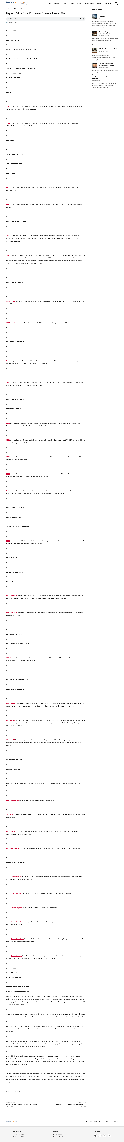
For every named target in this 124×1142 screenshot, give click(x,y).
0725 (8, 491)
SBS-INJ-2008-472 (12, 800)
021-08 (8, 658)
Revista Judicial (107, 3)
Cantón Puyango (16, 956)
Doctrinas (56, 3)
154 (7, 255)
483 (7, 204)
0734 (8, 541)
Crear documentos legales (68, 3)
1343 (8, 123)
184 (7, 382)
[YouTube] (104, 1135)
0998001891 (16, 1136)
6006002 (23, 1136)
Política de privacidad (95, 1121)
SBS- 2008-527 (11, 831)
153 (7, 235)
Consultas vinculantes (89, 3)
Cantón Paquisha (16, 908)
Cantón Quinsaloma (17, 922)
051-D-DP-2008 (11, 612)
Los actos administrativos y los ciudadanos (107, 15)
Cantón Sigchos (16, 893)
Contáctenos (115, 1121)
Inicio (50, 3)
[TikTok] (109, 1135)
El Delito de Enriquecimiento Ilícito (108, 48)
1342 (8, 106)
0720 (8, 423)
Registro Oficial (11, 8)
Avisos (99, 3)
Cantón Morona (16, 876)
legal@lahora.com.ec (58, 1134)
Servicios (79, 3)
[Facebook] (95, 1135)
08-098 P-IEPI (11, 720)
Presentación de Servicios (60, 1137)
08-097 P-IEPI (11, 703)
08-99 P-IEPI (10, 740)
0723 (8, 457)
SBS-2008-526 (11, 814)
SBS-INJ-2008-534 (12, 848)
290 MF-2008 (10, 323)
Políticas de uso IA (106, 1121)
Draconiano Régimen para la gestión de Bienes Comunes (106, 64)
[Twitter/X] (100, 1135)
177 (7, 361)
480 (7, 187)
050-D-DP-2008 (11, 596)
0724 (8, 474)
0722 (8, 440)
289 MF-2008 (10, 301)
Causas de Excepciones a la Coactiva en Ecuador (106, 32)
